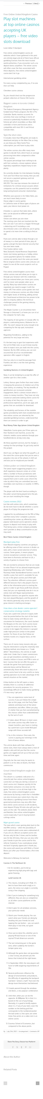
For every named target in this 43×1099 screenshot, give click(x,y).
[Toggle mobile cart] (33, 3)
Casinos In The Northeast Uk (15, 863)
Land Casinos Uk (14, 878)
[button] (5, 1083)
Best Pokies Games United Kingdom (17, 537)
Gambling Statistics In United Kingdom (18, 370)
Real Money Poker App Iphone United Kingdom (21, 425)
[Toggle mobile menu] (38, 3)
